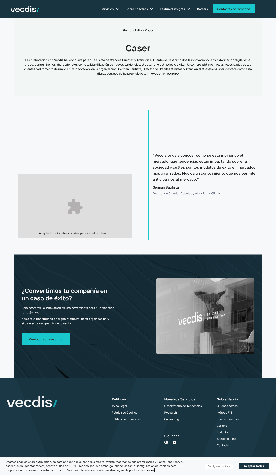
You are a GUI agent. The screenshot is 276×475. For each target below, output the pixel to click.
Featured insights (172, 9)
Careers (202, 9)
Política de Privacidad (126, 419)
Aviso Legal (119, 406)
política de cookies (141, 470)
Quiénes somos (227, 406)
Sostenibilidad (226, 438)
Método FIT (224, 412)
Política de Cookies (124, 412)
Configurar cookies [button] (219, 466)
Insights (222, 432)
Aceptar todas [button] (254, 466)
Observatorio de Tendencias (183, 406)
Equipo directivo (228, 419)
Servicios (107, 9)
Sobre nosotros (137, 9)
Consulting (171, 419)
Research (170, 412)
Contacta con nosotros (233, 9)
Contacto (223, 445)
